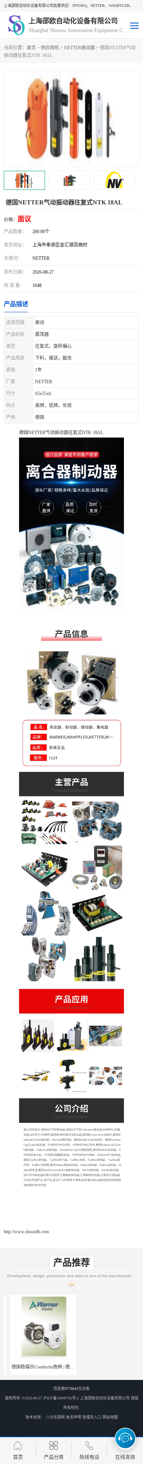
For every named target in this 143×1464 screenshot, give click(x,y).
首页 (31, 47)
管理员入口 (91, 1417)
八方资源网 (55, 1417)
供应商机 (50, 47)
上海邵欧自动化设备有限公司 (105, 1398)
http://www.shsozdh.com (26, 1231)
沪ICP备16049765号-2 (61, 1398)
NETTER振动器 (79, 47)
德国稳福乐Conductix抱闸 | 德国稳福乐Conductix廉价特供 (62, 1367)
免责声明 (73, 1417)
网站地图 (110, 1417)
